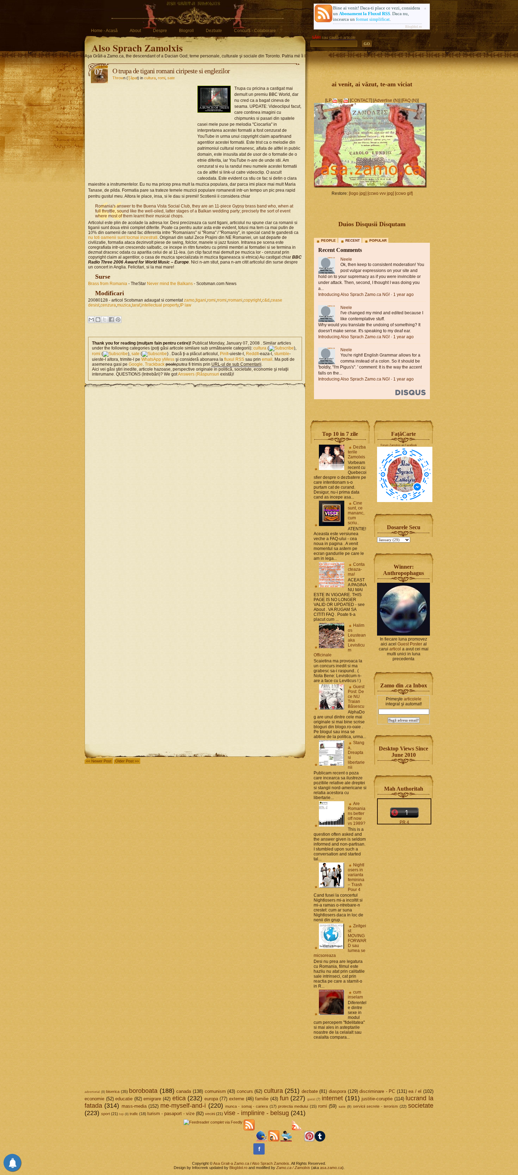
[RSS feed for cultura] (281, 348)
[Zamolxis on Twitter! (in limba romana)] (261, 1140)
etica (179, 1098)
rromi (222, 300)
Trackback (155, 364)
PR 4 (404, 822)
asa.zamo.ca (331, 1167)
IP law (185, 305)
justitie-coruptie (377, 1098)
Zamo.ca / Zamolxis (293, 1167)
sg (340, 100)
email (267, 359)
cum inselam (355, 995)
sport (105, 1114)
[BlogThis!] (97, 319)
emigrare (152, 1098)
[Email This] (91, 319)
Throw (117, 78)
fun (284, 1098)
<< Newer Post (98, 761)
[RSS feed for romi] (115, 353)
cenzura (108, 305)
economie (94, 1098)
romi (161, 78)
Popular (378, 240)
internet (332, 1098)
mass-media (134, 1106)
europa (211, 1098)
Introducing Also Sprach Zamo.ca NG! (354, 294)
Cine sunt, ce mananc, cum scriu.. (356, 513)
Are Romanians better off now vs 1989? (356, 813)
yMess (168, 359)
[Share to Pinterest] (118, 319)
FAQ (406, 100)
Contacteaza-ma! (356, 569)
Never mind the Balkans (170, 283)
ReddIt (252, 353)
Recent (352, 240)
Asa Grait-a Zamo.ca (231, 1163)
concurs (245, 1091)
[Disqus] (195, 477)
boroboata (143, 1090)
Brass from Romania (107, 283)
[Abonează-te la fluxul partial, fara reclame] (297, 1140)
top (121, 1114)
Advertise (383, 100)
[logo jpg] (357, 193)
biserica (112, 1091)
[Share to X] (104, 319)
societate (420, 1105)
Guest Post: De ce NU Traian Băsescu (356, 696)
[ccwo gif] (404, 193)
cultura (150, 78)
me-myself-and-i (183, 1105)
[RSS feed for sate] (154, 353)
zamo (189, 300)
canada (183, 1091)
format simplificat (373, 19)
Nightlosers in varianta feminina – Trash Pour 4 (356, 877)
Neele (346, 259)
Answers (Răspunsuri (198, 374)
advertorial (92, 1092)
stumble (281, 353)
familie (262, 1098)
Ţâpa (132, 78)
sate (171, 78)
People (328, 240)
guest (311, 1099)
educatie (123, 1098)
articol (395, 649)
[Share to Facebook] (111, 319)
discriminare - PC (377, 1091)
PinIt (224, 353)
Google (136, 364)
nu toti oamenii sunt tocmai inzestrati (123, 237)
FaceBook (411, 445)
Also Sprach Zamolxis (137, 48)
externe (236, 1098)
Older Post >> (127, 761)
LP (329, 100)
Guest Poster (409, 644)
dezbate (310, 1091)
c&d (266, 300)
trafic (134, 1114)
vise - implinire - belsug (256, 1113)
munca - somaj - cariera (246, 1106)
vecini (210, 1114)
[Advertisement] (143, 129)
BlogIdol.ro (413, 27)
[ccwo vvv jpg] (381, 193)
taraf (136, 305)
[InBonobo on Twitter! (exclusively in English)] (286, 1140)
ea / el (414, 1091)
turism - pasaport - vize (171, 1113)
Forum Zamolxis (391, 445)
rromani (235, 300)
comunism (215, 1091)
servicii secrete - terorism (375, 1106)
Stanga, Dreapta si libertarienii (356, 755)
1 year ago (403, 294)
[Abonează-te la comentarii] (273, 1140)
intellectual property (160, 305)
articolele (412, 699)
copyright (252, 300)
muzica (124, 305)
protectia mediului (293, 1106)
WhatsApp (151, 359)
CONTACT (361, 100)
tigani (201, 300)
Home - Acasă (104, 30)
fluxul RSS (234, 359)
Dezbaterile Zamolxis (357, 452)
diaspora (337, 1091)
